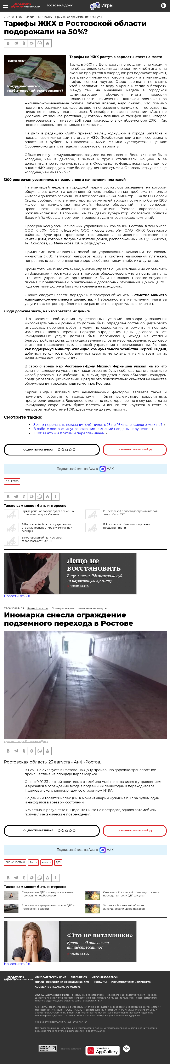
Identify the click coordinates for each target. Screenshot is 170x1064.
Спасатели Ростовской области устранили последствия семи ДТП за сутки (131, 894)
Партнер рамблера (71, 1048)
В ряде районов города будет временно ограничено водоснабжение (48, 513)
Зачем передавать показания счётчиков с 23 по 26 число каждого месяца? (97, 425)
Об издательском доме (50, 977)
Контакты (100, 982)
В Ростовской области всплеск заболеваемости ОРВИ (42, 539)
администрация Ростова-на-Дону (26, 741)
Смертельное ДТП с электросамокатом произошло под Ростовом (47, 894)
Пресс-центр (79, 977)
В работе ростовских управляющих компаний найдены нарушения (92, 429)
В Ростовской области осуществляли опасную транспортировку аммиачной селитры (47, 528)
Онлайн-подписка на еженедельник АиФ (62, 982)
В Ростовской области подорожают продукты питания (126, 526)
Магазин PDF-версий (105, 977)
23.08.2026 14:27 (14, 608)
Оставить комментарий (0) (135, 830)
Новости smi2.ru (18, 596)
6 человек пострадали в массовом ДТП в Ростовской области (48, 907)
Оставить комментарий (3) (135, 449)
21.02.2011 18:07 (13, 16)
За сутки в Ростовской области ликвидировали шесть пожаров (124, 907)
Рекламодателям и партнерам (131, 982)
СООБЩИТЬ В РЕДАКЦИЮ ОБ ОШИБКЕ (57, 986)
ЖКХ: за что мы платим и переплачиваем (69, 433)
